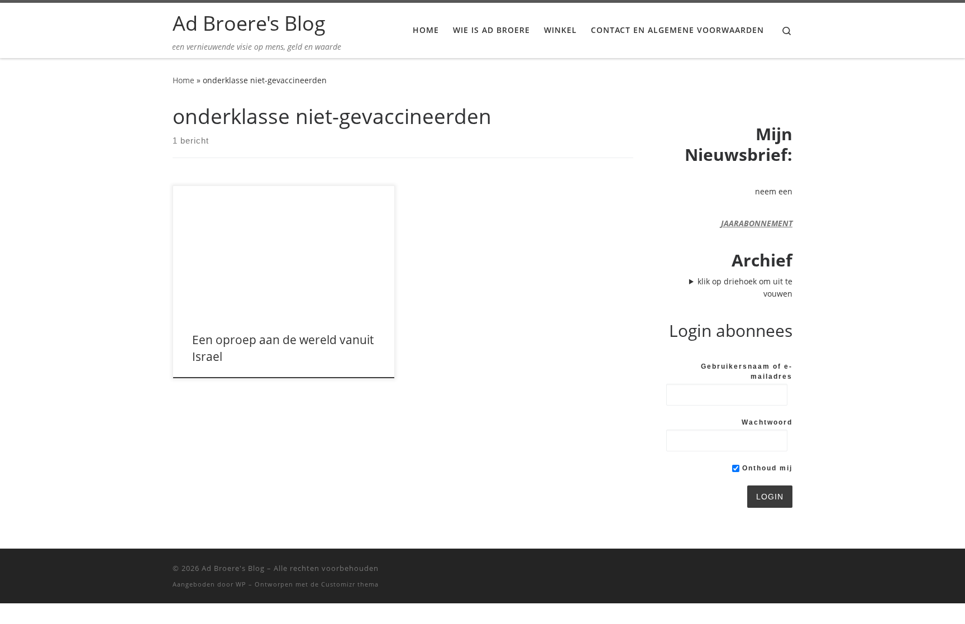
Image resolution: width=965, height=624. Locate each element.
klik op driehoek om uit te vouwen (745, 287)
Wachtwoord (767, 422)
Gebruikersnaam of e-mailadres (746, 371)
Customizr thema (350, 584)
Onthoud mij (765, 468)
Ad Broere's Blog (233, 568)
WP (241, 584)
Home (183, 80)
